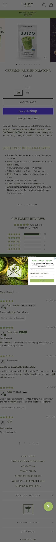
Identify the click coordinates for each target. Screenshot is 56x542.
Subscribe (42, 281)
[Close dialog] (54, 258)
